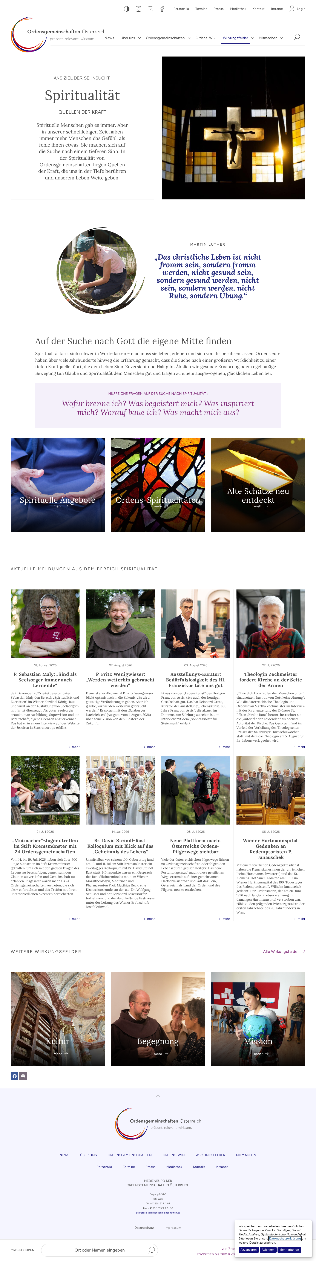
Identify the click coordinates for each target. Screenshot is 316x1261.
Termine (201, 9)
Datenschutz (144, 1228)
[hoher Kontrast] (126, 9)
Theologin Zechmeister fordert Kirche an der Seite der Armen (270, 679)
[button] (14, 1076)
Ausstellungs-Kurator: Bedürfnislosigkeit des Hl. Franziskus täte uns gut (195, 679)
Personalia (181, 9)
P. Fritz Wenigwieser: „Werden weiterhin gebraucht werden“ (120, 679)
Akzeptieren (249, 1249)
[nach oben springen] (158, 1098)
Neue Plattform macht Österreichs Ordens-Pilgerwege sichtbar (195, 846)
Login (301, 9)
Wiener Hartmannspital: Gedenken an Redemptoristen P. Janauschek (271, 848)
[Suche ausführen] (151, 1250)
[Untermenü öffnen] (139, 38)
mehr (73, 747)
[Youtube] (150, 9)
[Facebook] (162, 9)
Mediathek (238, 9)
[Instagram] (138, 9)
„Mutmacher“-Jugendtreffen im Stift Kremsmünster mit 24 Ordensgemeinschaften (45, 846)
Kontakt (259, 9)
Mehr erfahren (289, 1249)
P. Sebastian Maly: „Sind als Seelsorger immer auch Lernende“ (45, 679)
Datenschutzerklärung (285, 1238)
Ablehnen (268, 1249)
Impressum (172, 1228)
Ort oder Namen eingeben (100, 1250)
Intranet (277, 9)
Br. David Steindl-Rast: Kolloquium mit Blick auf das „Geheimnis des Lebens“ (120, 846)
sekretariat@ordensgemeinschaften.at (158, 1212)
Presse (219, 9)
